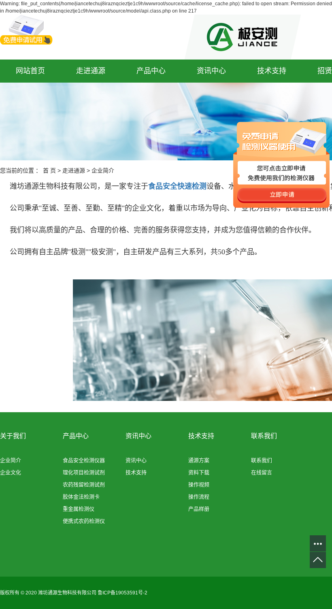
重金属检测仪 (78, 509)
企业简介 (10, 460)
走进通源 (90, 71)
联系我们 (261, 460)
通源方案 (198, 460)
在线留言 (261, 472)
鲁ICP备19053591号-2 (122, 593)
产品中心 (151, 71)
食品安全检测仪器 (84, 460)
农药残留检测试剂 (84, 484)
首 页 (49, 170)
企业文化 (10, 472)
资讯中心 (211, 71)
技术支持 (271, 71)
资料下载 (198, 472)
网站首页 (30, 71)
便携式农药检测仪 (84, 521)
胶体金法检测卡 (81, 497)
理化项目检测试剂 (84, 472)
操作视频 (198, 484)
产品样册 (198, 509)
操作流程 (198, 497)
